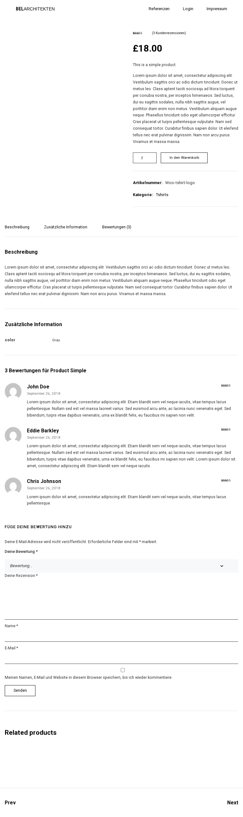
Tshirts (162, 194)
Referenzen (159, 8)
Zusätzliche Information (65, 227)
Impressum (217, 8)
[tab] (19, 230)
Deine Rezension (21, 575)
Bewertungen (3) (116, 227)
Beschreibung (17, 227)
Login (188, 8)
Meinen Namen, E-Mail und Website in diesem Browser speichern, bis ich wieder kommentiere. (88, 677)
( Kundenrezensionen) (169, 33)
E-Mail (11, 648)
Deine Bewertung (21, 551)
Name (11, 625)
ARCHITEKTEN (35, 8)
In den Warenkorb (184, 157)
